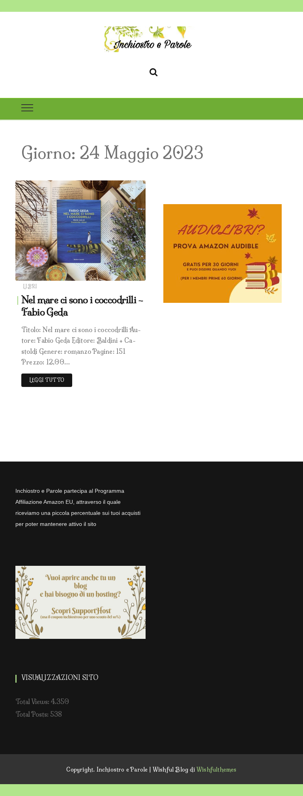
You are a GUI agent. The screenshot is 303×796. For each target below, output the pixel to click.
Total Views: (33, 702)
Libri (30, 286)
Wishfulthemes (216, 769)
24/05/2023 (121, 273)
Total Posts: (32, 714)
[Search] (153, 70)
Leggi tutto (46, 380)
